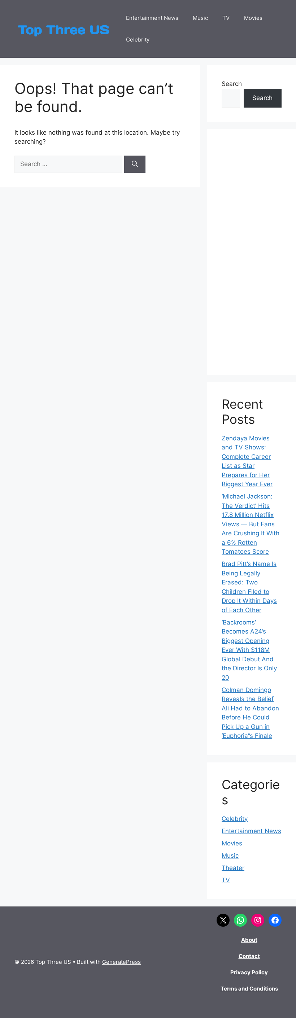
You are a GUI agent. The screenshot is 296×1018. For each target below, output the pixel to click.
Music (200, 17)
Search (232, 83)
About (249, 939)
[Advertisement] (252, 252)
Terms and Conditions (249, 988)
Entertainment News (152, 17)
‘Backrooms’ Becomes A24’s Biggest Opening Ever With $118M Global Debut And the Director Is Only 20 (249, 650)
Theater (233, 867)
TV (226, 17)
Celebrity (137, 39)
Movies (253, 17)
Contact (249, 956)
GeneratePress (121, 961)
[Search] (134, 164)
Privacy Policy (249, 972)
